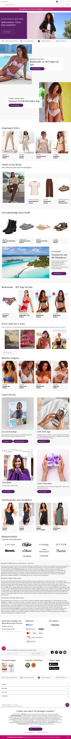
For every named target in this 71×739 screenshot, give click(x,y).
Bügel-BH (57, 607)
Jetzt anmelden (36, 653)
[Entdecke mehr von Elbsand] (44, 555)
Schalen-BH (52, 607)
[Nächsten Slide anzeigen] (67, 175)
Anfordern (6, 441)
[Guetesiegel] (33, 665)
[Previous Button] (2, 339)
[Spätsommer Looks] (49, 25)
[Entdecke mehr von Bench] (10, 551)
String (33, 610)
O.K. (31, 729)
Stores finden (7, 491)
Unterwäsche (65, 566)
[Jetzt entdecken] (16, 64)
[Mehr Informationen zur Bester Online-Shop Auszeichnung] (4, 667)
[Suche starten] (68, 4)
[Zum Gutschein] (53, 465)
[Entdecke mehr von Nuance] (61, 550)
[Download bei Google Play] (54, 668)
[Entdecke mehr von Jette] (61, 545)
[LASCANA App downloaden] (53, 413)
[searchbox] (34, 4)
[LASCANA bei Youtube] (64, 652)
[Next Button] (68, 339)
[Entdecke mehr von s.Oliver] (27, 550)
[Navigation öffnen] (1, 4)
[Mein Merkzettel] (66, 1)
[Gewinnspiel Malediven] (25, 262)
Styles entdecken (19, 441)
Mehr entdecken (7, 353)
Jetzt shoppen (7, 32)
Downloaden (42, 441)
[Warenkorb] (69, 1)
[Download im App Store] (53, 664)
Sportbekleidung (51, 570)
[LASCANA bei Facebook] (52, 652)
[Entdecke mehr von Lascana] (10, 544)
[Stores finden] (17, 464)
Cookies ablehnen (23, 724)
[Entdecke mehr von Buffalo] (27, 545)
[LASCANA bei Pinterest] (60, 652)
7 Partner (23, 714)
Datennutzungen (16, 715)
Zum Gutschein (43, 491)
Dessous (59, 566)
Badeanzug (16, 567)
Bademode (35, 581)
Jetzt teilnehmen (57, 273)
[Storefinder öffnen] (60, 1)
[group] (12, 339)
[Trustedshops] (27, 665)
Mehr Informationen (42, 732)
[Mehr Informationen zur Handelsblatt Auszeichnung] (11, 667)
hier (49, 722)
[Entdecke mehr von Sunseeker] (44, 545)
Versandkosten (15, 704)
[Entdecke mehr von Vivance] (27, 556)
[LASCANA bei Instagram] (56, 652)
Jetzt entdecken (36, 68)
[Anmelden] (63, 1)
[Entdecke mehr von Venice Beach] (44, 550)
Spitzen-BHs (56, 611)
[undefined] (67, 146)
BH (27, 572)
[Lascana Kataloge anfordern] (18, 413)
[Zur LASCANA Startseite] (4, 2)
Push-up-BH (45, 607)
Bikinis (40, 581)
